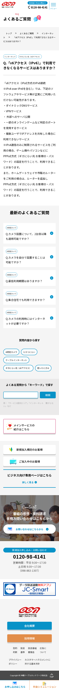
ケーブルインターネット (16, 360)
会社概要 (29, 626)
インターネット (10, 56)
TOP (52, 676)
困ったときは (43, 368)
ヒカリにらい (29, 352)
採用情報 (29, 638)
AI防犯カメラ (11, 227)
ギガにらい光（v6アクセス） (30, 56)
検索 (47, 395)
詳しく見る (28, 482)
